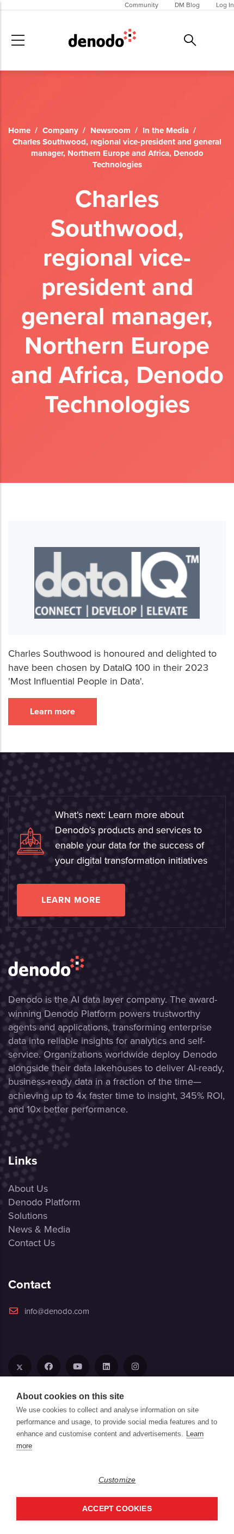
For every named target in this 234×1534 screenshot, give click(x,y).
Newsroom (110, 130)
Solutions (27, 1216)
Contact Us (31, 1243)
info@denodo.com (56, 1311)
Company (60, 130)
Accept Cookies (117, 1509)
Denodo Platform (44, 1202)
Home (19, 130)
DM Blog (187, 5)
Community (141, 5)
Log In (225, 5)
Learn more (52, 711)
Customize (117, 1480)
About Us (28, 1188)
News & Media (39, 1229)
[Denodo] (102, 40)
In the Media (166, 130)
